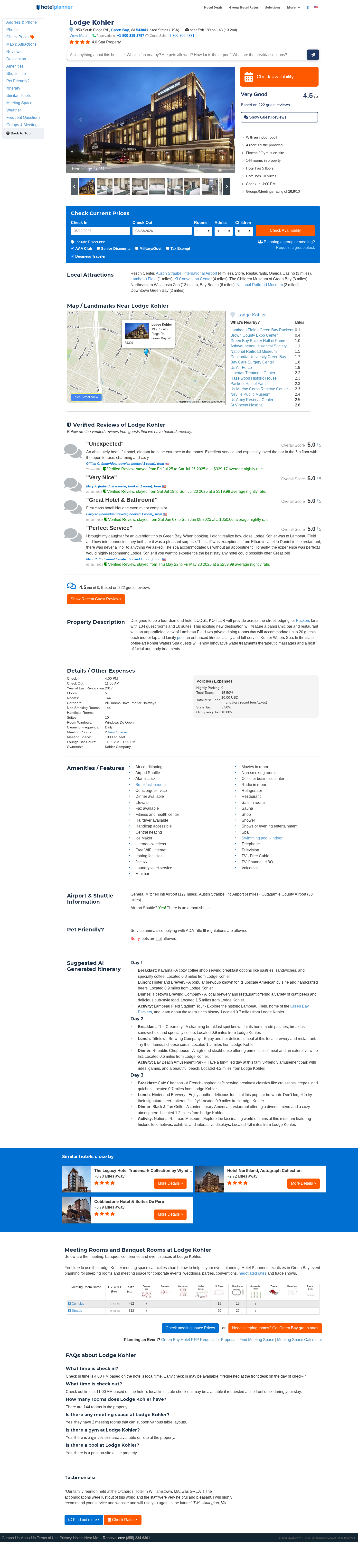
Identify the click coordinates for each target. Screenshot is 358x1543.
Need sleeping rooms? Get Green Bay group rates (275, 1328)
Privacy (66, 1538)
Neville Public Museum (250, 394)
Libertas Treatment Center (252, 373)
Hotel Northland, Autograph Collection (264, 1170)
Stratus (76, 1310)
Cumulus (77, 1303)
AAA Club (83, 248)
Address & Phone (21, 22)
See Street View (86, 397)
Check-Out (142, 222)
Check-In (79, 222)
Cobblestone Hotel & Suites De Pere (129, 1201)
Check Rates (123, 1519)
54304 (141, 30)
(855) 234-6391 (138, 1538)
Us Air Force (241, 367)
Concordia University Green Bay (258, 356)
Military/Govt (150, 248)
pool (181, 637)
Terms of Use (47, 1538)
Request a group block (295, 247)
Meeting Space (19, 103)
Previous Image (81, 120)
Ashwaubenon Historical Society (258, 346)
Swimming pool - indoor (262, 838)
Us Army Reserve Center (251, 399)
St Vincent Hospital (247, 405)
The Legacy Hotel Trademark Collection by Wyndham (143, 1170)
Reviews (13, 51)
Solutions (273, 7)
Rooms (200, 222)
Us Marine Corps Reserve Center (259, 389)
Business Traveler (90, 256)
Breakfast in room (150, 784)
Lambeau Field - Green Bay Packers (261, 330)
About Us (28, 1538)
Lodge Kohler (251, 314)
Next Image (219, 120)
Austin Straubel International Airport (186, 273)
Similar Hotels (18, 95)
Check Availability (285, 230)
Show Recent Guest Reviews (96, 599)
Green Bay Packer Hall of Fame (257, 340)
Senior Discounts (116, 248)
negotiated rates (252, 1273)
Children (243, 222)
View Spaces (118, 732)
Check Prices (18, 37)
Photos (12, 29)
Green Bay (120, 30)
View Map (78, 35)
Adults (221, 222)
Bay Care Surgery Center (252, 362)
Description (16, 59)
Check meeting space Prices (190, 1328)
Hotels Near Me (85, 1538)
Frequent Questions (23, 117)
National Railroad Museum (259, 284)
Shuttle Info (16, 73)
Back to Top (20, 133)
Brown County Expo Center (254, 335)
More (291, 7)
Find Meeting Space (256, 1339)
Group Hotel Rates (244, 7)
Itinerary (13, 88)
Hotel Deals (213, 7)
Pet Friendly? (17, 81)
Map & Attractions (21, 44)
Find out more (85, 1519)
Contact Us (11, 1538)
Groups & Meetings (22, 124)
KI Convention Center (193, 279)
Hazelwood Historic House (253, 378)
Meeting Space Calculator (299, 1339)
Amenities (15, 66)
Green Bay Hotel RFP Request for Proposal (198, 1339)
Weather (13, 110)
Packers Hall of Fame (249, 383)
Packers (303, 620)
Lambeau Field (144, 279)
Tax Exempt (180, 248)
